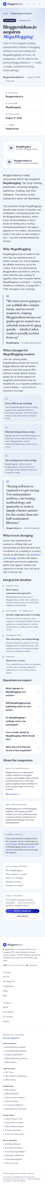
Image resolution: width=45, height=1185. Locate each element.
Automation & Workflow (14, 1155)
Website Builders (12, 1094)
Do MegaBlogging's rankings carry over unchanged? (16, 721)
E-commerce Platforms (14, 1105)
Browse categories (22, 911)
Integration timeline (13, 882)
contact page (11, 844)
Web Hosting (10, 1090)
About (5, 1007)
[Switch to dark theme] (34, 3)
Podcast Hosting (11, 1101)
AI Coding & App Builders (15, 1152)
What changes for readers (16, 874)
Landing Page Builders (14, 1054)
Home (5, 13)
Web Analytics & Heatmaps (16, 1076)
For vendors (8, 1017)
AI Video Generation (13, 1130)
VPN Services (10, 1080)
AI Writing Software (12, 1144)
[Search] (28, 3)
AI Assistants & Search (14, 1148)
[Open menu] (39, 3)
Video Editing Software (14, 1126)
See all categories (11, 1038)
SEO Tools (9, 1072)
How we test (22, 916)
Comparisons (8, 986)
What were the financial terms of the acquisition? (19, 749)
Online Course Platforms (15, 1097)
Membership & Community (15, 1109)
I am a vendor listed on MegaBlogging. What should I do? (20, 736)
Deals (5, 991)
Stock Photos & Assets (14, 1122)
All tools (6, 977)
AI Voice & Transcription (14, 1134)
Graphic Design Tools (13, 1119)
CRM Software (11, 1062)
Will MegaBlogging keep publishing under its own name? (18, 706)
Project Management (13, 1159)
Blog (5, 995)
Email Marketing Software (15, 1047)
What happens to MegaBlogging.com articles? (16, 692)
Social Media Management (16, 1051)
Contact (6, 1021)
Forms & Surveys (11, 1163)
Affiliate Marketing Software (16, 1058)
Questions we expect (14, 885)
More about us (12, 794)
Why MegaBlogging (14, 870)
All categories (8, 981)
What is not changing (14, 878)
